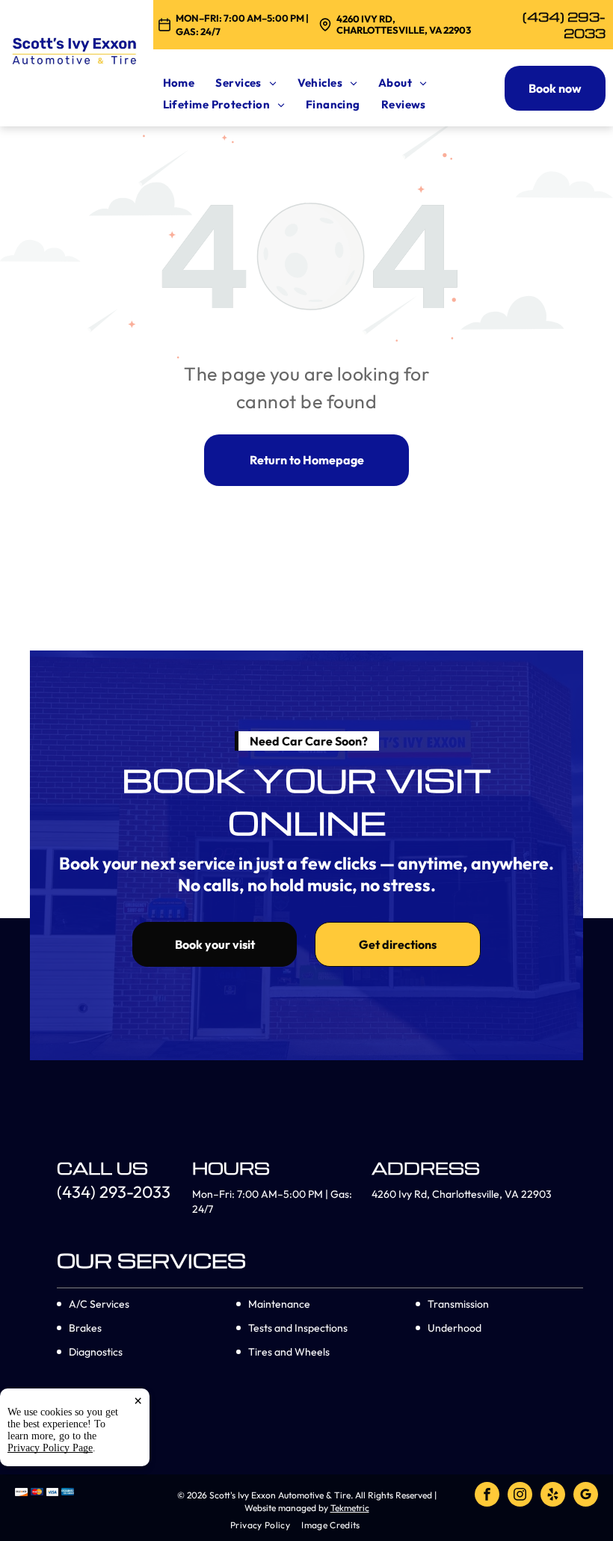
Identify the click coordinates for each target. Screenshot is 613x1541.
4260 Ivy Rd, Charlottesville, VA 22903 (403, 25)
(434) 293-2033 (564, 25)
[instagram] (520, 1496)
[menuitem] (189, 82)
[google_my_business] (585, 1496)
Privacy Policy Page (50, 1448)
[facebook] (487, 1496)
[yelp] (552, 1496)
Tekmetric (349, 1507)
